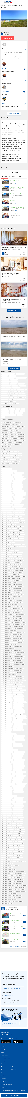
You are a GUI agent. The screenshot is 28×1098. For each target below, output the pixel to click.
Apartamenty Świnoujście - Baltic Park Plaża (14, 247)
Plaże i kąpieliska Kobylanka (18, 698)
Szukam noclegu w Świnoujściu (7, 422)
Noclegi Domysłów (16, 387)
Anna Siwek (5, 91)
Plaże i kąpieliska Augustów (6, 512)
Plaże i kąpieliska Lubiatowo (6, 672)
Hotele (17, 411)
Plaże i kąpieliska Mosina (6, 753)
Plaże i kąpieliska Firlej (19, 668)
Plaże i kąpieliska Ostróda (6, 638)
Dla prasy (3, 1078)
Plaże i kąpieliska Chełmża (6, 692)
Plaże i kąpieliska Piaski (6, 901)
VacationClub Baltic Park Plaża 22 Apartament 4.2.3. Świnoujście (11, 274)
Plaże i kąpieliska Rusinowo (18, 827)
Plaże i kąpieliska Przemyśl (17, 584)
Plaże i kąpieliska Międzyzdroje (7, 472)
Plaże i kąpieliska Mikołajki (20, 508)
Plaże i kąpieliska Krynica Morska (7, 514)
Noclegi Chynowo (13, 399)
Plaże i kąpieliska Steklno (17, 883)
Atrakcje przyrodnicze (20, 426)
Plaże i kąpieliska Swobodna (17, 857)
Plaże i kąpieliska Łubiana (6, 728)
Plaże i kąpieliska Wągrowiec (7, 650)
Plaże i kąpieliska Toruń (17, 488)
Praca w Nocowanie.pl (7, 1067)
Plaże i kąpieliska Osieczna (17, 728)
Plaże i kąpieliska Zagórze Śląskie (7, 871)
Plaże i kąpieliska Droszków (6, 827)
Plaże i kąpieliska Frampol (6, 694)
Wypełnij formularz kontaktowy (12, 988)
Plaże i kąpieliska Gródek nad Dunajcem (9, 644)
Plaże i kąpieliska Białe (6, 785)
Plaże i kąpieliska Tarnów (18, 526)
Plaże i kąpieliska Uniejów (16, 660)
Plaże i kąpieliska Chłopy (6, 500)
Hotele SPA (23, 411)
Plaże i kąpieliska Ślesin (6, 837)
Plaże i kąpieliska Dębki (6, 618)
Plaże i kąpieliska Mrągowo (17, 506)
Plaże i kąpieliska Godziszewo (18, 845)
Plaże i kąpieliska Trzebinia (16, 684)
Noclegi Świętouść (22, 395)
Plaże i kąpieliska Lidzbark (6, 718)
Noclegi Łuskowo (21, 399)
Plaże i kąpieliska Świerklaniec (7, 736)
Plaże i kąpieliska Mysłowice (20, 861)
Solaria (3, 442)
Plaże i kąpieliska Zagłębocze (7, 658)
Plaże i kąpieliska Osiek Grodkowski (8, 801)
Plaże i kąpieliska (5, 434)
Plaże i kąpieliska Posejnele (17, 837)
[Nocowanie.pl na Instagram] (11, 1034)
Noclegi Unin (22, 393)
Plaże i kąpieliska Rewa (6, 636)
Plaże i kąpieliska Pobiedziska (18, 753)
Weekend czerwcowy (21, 1090)
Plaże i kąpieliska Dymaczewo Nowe (8, 771)
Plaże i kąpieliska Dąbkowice (7, 789)
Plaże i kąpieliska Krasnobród (7, 522)
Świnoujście (8, 8)
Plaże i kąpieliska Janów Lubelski (7, 668)
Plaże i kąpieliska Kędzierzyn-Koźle (19, 568)
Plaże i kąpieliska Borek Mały (7, 829)
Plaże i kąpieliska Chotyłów (18, 692)
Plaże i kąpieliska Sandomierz (7, 540)
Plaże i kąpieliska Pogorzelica (7, 652)
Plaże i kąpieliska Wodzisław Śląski (8, 598)
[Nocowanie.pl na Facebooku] (2, 1034)
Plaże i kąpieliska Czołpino (18, 791)
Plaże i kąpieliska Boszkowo (6, 767)
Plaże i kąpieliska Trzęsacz (19, 887)
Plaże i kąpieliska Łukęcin (6, 640)
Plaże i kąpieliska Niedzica (20, 478)
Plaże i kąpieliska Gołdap (6, 556)
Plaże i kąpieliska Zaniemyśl (18, 755)
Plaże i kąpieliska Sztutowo (6, 558)
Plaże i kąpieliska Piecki (18, 789)
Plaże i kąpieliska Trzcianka (6, 817)
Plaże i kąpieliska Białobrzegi (19, 889)
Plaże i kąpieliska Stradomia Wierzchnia (8, 869)
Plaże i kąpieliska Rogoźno (18, 745)
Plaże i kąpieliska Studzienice (7, 889)
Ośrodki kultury (4, 432)
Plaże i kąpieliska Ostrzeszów (7, 747)
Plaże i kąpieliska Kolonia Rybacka (8, 875)
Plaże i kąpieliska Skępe (6, 690)
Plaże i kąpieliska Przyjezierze (20, 891)
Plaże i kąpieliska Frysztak (18, 720)
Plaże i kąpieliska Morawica (18, 767)
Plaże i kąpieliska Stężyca (6, 608)
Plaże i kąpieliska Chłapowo (20, 494)
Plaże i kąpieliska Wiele (18, 726)
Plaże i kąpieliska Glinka (6, 823)
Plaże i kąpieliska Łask (17, 556)
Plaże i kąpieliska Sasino (6, 799)
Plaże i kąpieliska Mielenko (6, 670)
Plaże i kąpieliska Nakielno (18, 819)
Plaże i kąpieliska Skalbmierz (7, 686)
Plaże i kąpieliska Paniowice (17, 799)
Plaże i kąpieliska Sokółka (21, 783)
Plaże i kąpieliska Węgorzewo (18, 608)
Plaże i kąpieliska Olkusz (17, 574)
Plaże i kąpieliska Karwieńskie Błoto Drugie (9, 795)
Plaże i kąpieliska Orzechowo (7, 903)
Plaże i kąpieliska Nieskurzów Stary (8, 775)
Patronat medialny (6, 1073)
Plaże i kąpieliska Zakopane (6, 480)
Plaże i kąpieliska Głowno (17, 694)
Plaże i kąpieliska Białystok (19, 530)
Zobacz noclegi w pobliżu (13, 1095)
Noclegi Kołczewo (20, 391)
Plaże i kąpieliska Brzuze (6, 803)
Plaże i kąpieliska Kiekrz (6, 773)
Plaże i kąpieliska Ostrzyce (17, 811)
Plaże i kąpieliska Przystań (6, 819)
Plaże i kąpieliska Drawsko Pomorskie (8, 742)
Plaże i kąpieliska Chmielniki (18, 879)
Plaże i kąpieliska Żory (6, 684)
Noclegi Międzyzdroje (20, 373)
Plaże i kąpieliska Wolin (6, 612)
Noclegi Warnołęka (14, 393)
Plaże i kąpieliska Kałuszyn (6, 708)
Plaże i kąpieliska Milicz (18, 600)
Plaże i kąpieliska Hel (5, 596)
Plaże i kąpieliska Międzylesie (7, 594)
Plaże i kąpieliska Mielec (17, 528)
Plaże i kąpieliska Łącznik (6, 714)
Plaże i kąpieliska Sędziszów (7, 740)
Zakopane (14, 1091)
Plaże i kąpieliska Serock (17, 636)
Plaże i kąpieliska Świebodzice (7, 570)
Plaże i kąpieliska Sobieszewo (7, 891)
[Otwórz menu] (2, 1)
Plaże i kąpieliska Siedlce (6, 662)
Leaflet (11, 946)
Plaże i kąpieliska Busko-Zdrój (7, 538)
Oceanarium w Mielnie (15, 933)
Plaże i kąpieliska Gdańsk (6, 482)
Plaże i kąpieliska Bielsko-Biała (18, 532)
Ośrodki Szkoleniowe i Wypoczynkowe (8, 415)
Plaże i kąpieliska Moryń (18, 744)
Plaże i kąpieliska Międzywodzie (19, 546)
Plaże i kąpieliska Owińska (19, 751)
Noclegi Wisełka (22, 385)
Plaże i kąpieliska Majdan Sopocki (18, 664)
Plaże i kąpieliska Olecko (6, 676)
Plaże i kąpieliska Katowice (6, 564)
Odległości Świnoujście (6, 446)
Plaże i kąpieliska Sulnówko (19, 829)
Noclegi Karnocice (5, 379)
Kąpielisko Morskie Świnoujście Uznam (14, 336)
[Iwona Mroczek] (4, 75)
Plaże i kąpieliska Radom (6, 484)
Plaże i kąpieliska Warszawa (6, 468)
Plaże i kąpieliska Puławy (19, 504)
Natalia (4, 68)
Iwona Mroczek (6, 80)
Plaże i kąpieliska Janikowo (17, 901)
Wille (3, 417)
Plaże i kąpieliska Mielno (6, 486)
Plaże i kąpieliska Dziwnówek (7, 628)
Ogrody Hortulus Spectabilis (16, 926)
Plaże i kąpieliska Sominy (21, 775)
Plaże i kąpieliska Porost (6, 821)
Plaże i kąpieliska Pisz (5, 616)
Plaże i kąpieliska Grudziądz (6, 520)
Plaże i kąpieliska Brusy (6, 722)
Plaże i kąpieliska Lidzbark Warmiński (20, 718)
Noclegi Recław (4, 395)
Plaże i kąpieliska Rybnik (18, 590)
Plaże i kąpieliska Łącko (18, 841)
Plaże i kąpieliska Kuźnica (6, 634)
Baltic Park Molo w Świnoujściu (18, 194)
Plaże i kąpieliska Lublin (6, 506)
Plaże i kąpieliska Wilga (17, 769)
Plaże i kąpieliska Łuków (6, 853)
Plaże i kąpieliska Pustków (18, 809)
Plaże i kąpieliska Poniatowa (18, 640)
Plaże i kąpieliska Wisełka (6, 763)
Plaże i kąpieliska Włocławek (19, 520)
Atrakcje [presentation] (19, 176)
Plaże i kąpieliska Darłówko (6, 548)
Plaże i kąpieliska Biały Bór (19, 628)
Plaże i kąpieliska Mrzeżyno (18, 560)
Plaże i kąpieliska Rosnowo (6, 678)
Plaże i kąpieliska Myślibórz (6, 879)
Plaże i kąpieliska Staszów (19, 696)
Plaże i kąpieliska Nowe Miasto (7, 710)
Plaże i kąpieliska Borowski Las (7, 873)
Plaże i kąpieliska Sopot (17, 482)
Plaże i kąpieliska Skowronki (6, 877)
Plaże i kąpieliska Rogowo (6, 833)
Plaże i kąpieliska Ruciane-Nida (18, 510)
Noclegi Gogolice (5, 397)
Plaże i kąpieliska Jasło (17, 580)
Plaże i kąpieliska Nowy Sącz (7, 526)
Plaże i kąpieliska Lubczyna (18, 849)
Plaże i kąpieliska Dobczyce (19, 652)
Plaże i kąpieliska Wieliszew (6, 706)
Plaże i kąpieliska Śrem (6, 757)
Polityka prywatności (6, 1084)
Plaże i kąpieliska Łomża (19, 570)
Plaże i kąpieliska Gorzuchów (7, 797)
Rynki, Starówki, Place (20, 436)
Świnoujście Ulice (17, 444)
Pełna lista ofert (9, 442)
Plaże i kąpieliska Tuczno (17, 688)
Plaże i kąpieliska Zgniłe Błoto (7, 867)
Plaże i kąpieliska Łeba (6, 502)
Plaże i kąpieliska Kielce (19, 538)
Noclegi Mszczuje (22, 397)
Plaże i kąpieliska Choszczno (19, 740)
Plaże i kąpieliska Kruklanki (16, 616)
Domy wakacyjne (5, 411)
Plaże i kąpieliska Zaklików (6, 720)
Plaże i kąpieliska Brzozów (6, 580)
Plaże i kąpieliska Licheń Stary (7, 504)
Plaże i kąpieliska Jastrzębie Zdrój (7, 508)
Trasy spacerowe (14, 438)
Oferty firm (9, 440)
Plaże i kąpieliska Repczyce (6, 777)
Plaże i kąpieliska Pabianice (6, 626)
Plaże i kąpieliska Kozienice (6, 704)
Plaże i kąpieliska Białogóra (17, 618)
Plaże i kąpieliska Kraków (6, 474)
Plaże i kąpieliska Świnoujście (7, 544)
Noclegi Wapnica (12, 375)
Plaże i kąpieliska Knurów (6, 732)
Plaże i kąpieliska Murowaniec (7, 847)
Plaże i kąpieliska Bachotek (6, 680)
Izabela (4, 103)
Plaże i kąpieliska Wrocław (6, 518)
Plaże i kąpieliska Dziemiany (6, 726)
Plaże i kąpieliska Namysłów (19, 712)
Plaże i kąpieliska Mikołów (6, 592)
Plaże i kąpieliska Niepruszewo (7, 751)
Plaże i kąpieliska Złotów (6, 664)
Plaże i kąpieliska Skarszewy (7, 849)
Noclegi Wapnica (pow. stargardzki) (8, 377)
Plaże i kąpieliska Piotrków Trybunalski (8, 524)
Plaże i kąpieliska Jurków (6, 807)
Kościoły (11, 430)
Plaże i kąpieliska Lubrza (6, 815)
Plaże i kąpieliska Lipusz (18, 646)
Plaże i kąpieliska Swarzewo (18, 626)
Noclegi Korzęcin (13, 397)
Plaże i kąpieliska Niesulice (19, 759)
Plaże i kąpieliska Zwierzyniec (19, 522)
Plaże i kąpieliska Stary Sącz (6, 702)
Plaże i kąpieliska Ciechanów (7, 600)
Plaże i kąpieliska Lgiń (5, 761)
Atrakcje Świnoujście (5, 426)
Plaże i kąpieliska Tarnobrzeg (7, 530)
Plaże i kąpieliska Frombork (21, 716)
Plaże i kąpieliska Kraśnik (20, 871)
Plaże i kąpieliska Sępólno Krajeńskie (19, 690)
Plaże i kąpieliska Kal (5, 859)
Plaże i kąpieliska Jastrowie (16, 757)
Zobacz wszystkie (14, 368)
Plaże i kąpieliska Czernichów (7, 700)
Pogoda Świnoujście (15, 424)
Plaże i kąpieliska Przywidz (17, 562)
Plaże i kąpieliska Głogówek (17, 714)
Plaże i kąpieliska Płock (6, 528)
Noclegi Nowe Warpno (6, 385)
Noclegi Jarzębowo (13, 395)
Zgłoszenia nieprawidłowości (8, 1070)
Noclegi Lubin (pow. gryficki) (21, 377)
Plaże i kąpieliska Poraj (20, 875)
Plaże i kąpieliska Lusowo (6, 755)
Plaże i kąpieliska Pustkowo (6, 646)
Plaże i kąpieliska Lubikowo (21, 885)
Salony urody (22, 440)
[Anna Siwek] (4, 87)
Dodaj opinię (8, 38)
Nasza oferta (4, 1055)
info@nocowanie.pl (9, 995)
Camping (18, 409)
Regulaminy (4, 1087)
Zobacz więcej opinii (14, 113)
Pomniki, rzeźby (13, 434)
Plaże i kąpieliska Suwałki (6, 532)
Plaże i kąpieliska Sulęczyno (7, 632)
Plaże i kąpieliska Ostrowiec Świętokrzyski (9, 582)
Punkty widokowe (5, 436)
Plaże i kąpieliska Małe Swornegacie (18, 785)
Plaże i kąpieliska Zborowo (19, 839)
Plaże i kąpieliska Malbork (20, 514)
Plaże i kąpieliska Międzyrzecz (18, 490)
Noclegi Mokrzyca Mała (22, 389)
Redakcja (3, 1076)
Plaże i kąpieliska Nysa (6, 578)
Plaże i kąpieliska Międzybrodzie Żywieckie (9, 674)
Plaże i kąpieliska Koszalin (16, 566)
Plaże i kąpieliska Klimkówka (6, 881)
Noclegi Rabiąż (21, 383)
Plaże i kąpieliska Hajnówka (19, 831)
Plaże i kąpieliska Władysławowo (7, 494)
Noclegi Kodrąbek (14, 379)
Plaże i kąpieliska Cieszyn (6, 534)
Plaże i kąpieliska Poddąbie (6, 620)
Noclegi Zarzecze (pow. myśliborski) (8, 373)
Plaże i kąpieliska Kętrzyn (17, 612)
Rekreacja (12, 436)
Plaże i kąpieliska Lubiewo (6, 851)
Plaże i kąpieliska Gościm (21, 801)
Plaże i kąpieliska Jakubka (17, 807)
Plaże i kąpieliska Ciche (19, 472)
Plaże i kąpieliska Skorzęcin (17, 779)
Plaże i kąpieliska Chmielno (6, 496)
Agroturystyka (4, 409)
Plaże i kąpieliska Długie (19, 847)
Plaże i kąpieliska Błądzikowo (7, 831)
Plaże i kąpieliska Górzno (6, 688)
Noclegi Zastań (15, 403)
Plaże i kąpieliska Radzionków (18, 676)
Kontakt (3, 1046)
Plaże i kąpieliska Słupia (6, 825)
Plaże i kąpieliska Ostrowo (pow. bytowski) (9, 899)
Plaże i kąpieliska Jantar (18, 552)
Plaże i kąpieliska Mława (18, 708)
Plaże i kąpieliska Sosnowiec (18, 536)
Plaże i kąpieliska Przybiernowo (7, 861)
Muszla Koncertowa (15, 180)
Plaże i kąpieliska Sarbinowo (19, 614)
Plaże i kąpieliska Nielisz (17, 855)
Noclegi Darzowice (5, 393)
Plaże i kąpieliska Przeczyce (18, 833)
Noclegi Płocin (12, 389)
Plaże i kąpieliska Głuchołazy (20, 576)
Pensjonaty (20, 415)
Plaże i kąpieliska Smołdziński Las (17, 761)
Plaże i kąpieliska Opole (19, 476)
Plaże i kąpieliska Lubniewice (17, 572)
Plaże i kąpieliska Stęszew (6, 682)
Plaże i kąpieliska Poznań (6, 584)
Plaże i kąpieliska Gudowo (18, 787)
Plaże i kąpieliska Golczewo (18, 678)
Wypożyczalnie (21, 438)
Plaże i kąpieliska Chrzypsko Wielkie (19, 624)
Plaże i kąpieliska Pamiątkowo (18, 851)
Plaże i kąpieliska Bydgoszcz (18, 518)
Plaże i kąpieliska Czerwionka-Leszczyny (9, 734)
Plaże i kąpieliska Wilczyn (18, 682)
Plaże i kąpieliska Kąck (6, 660)
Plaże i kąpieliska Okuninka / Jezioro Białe (9, 470)
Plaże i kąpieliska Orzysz (18, 670)
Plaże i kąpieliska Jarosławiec (19, 632)
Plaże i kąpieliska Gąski (6, 857)
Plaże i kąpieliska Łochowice (7, 863)
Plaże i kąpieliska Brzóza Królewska (8, 716)
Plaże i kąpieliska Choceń (18, 813)
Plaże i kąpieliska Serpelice (18, 706)
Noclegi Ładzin (14, 385)
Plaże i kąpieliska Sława (6, 572)
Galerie (15, 428)
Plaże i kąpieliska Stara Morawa (7, 759)
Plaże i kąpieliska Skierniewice (7, 696)
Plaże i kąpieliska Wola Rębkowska (20, 702)
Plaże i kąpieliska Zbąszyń (18, 610)
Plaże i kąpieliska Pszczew (6, 488)
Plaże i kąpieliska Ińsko (6, 624)
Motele (11, 413)
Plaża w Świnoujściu (9, 5)
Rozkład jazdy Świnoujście (6, 444)
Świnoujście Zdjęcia (18, 442)
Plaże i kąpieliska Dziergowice (7, 712)
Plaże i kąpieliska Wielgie (18, 877)
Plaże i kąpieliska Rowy (6, 562)
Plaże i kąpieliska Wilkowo (19, 805)
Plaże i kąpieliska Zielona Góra (7, 498)
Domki (23, 409)
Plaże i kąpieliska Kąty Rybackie (7, 622)
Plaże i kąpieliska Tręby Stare (7, 805)
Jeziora (20, 428)
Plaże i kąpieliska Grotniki (6, 779)
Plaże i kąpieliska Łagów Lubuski (7, 666)
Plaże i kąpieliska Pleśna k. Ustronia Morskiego (10, 550)
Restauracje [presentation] (12, 176)
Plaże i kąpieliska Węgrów (19, 710)
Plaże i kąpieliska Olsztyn (17, 554)
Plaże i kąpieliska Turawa (16, 578)
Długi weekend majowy (7, 1090)
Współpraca (4, 1061)
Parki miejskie (19, 432)
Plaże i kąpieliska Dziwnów (19, 544)
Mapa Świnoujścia (18, 422)
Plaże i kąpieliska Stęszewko (19, 656)
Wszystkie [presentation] (4, 176)
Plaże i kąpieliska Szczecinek (18, 662)
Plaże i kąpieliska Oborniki (6, 745)
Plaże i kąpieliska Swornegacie (7, 614)
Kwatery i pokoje (5, 413)
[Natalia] (4, 64)
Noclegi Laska (4, 399)
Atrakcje (13, 426)
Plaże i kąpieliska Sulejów (6, 574)
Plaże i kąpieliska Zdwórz (6, 855)
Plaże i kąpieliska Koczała (17, 722)
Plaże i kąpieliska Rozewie (6, 897)
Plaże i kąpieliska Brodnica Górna (20, 724)
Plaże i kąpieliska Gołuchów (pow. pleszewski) (9, 749)
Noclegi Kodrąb (4, 391)
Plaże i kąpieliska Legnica (17, 474)
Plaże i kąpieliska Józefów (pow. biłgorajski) (9, 604)
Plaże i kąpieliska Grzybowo (20, 622)
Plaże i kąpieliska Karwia (6, 554)
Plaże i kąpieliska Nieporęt (18, 704)
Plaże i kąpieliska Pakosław (18, 738)
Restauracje (15, 440)
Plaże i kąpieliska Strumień (6, 730)
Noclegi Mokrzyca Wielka (6, 387)
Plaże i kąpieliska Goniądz (18, 606)
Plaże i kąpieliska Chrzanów (6, 590)
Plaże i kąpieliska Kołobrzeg (7, 492)
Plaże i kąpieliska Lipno (15, 859)
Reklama (3, 1064)
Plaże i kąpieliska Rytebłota (6, 787)
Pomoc (3, 1049)
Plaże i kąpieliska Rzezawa (6, 698)
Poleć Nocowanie (5, 1058)
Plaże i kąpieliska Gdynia (18, 496)
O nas (2, 1052)
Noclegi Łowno (12, 401)
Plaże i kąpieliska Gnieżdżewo (18, 763)
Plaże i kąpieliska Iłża (17, 672)
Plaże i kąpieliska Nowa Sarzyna (7, 576)
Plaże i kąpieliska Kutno (18, 642)
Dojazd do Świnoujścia (6, 424)
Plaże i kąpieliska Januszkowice (7, 839)
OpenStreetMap (17, 946)
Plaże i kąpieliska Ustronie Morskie (8, 542)
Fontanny (10, 428)
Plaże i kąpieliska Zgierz (18, 650)
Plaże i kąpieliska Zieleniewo (20, 873)
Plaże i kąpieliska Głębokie (6, 813)
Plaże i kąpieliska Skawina (19, 700)
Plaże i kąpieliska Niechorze (6, 560)
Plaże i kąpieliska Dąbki (17, 564)
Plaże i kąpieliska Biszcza (6, 845)
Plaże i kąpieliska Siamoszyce (7, 843)
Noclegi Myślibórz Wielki (6, 403)
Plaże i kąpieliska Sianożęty (6, 552)
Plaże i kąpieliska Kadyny (6, 568)
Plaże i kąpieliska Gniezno (16, 596)
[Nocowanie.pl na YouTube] (7, 1034)
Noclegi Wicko (4, 375)
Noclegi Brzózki (4, 401)
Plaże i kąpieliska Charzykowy (7, 476)
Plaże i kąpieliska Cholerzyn (18, 817)
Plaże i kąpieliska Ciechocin (6, 791)
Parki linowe (12, 432)
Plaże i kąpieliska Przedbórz (17, 773)
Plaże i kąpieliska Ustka (18, 480)
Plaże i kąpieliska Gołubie (6, 769)
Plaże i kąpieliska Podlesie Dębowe (8, 885)
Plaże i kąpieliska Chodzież (19, 736)
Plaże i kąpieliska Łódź (16, 502)
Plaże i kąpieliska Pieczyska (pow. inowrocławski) (10, 865)
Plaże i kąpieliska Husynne (17, 821)
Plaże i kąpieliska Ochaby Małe (19, 765)
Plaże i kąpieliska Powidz (6, 654)
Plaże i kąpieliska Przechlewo (7, 724)
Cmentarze (4, 428)
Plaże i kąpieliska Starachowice (7, 586)
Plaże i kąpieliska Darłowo (19, 540)
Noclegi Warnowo (5, 383)
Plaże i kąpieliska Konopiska (18, 730)
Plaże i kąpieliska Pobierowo (7, 546)
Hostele (12, 411)
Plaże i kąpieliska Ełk (5, 566)
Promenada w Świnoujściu (17, 187)
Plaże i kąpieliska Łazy (17, 895)
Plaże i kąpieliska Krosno (17, 588)
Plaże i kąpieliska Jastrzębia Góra (19, 492)
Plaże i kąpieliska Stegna (16, 516)
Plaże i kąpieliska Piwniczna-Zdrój (7, 478)
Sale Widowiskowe (5, 438)
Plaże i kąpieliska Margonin (6, 738)
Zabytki (3, 440)
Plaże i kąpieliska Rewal (18, 558)
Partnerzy (3, 1081)
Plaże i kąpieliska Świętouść (6, 642)
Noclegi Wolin (12, 391)
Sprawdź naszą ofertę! (10, 1023)
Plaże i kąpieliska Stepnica (6, 744)
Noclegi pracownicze (18, 413)
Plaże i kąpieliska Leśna (17, 592)
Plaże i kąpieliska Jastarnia (18, 512)
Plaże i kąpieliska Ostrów (17, 825)
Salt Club (12, 200)
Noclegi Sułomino (14, 381)
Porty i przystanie (21, 434)
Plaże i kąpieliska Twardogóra (19, 686)
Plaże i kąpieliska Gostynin (6, 606)
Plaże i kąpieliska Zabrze (6, 588)
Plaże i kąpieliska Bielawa (6, 895)
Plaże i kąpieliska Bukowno (6, 809)
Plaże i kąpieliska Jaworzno (6, 793)
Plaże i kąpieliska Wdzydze (6, 841)
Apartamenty (12, 409)
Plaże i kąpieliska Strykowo (17, 781)
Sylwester (14, 1090)
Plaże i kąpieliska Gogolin (19, 843)
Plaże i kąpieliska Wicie (17, 835)
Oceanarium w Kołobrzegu (16, 920)
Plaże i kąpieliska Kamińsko (17, 815)
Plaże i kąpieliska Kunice (19, 797)
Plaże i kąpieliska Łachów (18, 881)
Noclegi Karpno (13, 383)
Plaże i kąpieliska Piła (17, 897)
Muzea (17, 430)
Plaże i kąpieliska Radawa (6, 811)
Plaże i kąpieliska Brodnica (6, 602)
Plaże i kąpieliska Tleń (18, 586)
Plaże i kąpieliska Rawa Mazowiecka (8, 648)
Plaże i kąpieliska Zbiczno (18, 602)
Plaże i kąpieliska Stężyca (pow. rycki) (8, 783)
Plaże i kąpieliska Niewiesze (17, 803)
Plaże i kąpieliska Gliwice (6, 536)
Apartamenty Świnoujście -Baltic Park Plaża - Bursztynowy (13, 299)
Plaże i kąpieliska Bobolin (17, 654)
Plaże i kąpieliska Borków (6, 883)
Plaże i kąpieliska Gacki (6, 781)
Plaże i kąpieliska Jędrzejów (18, 777)
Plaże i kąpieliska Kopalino (18, 620)
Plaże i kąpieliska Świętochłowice (19, 680)
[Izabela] (4, 99)
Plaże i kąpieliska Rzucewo (6, 765)
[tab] (4, 176)
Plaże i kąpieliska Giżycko (6, 510)
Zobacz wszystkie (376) (14, 310)
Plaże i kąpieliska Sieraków (6, 610)
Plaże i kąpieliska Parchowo (6, 656)
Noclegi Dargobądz (5, 381)
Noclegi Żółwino (5, 389)
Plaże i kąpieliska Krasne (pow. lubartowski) (9, 893)
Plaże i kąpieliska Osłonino (17, 853)
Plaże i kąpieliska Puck (6, 516)
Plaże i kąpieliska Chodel (19, 658)
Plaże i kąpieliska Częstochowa (18, 534)
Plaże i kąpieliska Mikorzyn (17, 823)
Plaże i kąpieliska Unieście (6, 835)
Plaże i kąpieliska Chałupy (17, 634)
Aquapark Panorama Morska (16, 914)
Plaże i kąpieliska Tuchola (6, 490)
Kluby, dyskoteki (5, 430)
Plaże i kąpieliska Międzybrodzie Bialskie (9, 630)
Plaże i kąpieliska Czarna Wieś (7, 887)
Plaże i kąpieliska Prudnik (19, 594)
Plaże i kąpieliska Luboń (21, 771)
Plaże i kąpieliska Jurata (17, 500)
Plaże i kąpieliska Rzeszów (17, 484)
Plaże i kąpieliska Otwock (17, 638)
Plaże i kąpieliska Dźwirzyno (17, 486)
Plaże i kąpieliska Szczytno (19, 498)
